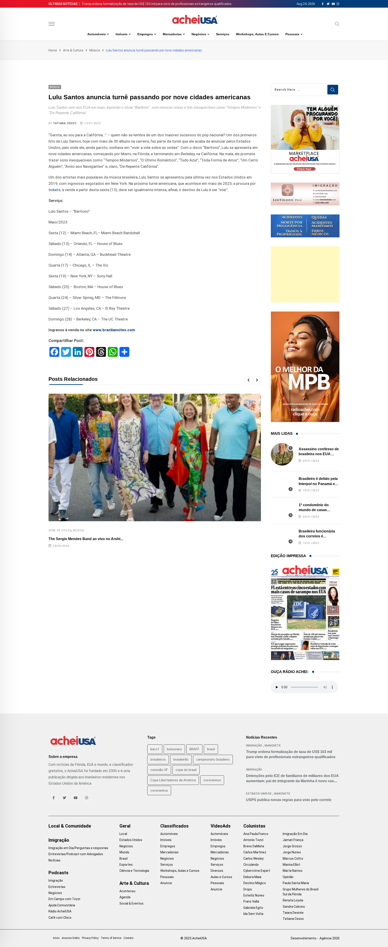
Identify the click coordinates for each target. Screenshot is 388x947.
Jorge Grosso (292, 846)
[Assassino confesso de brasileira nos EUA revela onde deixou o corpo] (282, 454)
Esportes (126, 864)
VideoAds (221, 826)
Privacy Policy (90, 938)
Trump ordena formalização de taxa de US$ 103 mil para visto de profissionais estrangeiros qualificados (156, 4)
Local (123, 834)
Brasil (123, 858)
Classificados (174, 826)
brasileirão (181, 759)
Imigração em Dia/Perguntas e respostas (78, 848)
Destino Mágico (254, 883)
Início (56, 938)
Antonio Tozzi (253, 840)
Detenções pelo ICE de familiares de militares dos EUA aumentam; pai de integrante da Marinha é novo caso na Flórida (292, 781)
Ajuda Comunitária (61, 905)
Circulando (251, 864)
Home (52, 50)
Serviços (222, 34)
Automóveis (96, 34)
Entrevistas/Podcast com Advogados (75, 854)
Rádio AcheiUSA (59, 911)
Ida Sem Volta (253, 914)
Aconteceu (127, 891)
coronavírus (159, 790)
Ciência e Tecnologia (134, 870)
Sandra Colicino (294, 906)
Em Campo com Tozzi (64, 899)
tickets (54, 190)
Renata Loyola (293, 900)
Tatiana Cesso (64, 123)
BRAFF (194, 749)
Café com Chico (59, 917)
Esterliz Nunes (253, 895)
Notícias (54, 860)
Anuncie (166, 883)
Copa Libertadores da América (173, 780)
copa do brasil (186, 770)
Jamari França (293, 840)
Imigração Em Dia (295, 834)
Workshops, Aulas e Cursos (257, 34)
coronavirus (212, 780)
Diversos (217, 870)
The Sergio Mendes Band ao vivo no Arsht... (85, 539)
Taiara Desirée (293, 912)
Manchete (273, 745)
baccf (154, 749)
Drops (247, 889)
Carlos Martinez (254, 852)
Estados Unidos (259, 793)
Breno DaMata (253, 846)
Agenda (124, 897)
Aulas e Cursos (221, 877)
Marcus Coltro (293, 858)
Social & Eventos (131, 903)
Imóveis (122, 34)
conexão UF (159, 770)
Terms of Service (111, 938)
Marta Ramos (292, 870)
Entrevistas (56, 887)
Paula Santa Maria (296, 883)
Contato (128, 938)
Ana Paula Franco (255, 834)
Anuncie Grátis (71, 938)
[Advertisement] (305, 274)
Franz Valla (251, 901)
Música (94, 50)
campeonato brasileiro (213, 759)
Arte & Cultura (73, 50)
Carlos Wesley (253, 858)
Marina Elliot (291, 864)
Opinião (288, 877)
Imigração (254, 745)
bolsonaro (174, 749)
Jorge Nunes (292, 852)
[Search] (337, 23)
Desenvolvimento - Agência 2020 (315, 938)
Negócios (199, 34)
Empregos (145, 34)
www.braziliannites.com (114, 330)
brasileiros (158, 759)
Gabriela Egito (253, 907)
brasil (211, 749)
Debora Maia (252, 877)
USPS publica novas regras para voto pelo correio (288, 800)
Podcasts (58, 872)
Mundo (124, 852)
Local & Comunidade (69, 826)
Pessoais (292, 34)
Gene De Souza (59, 530)
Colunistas (254, 826)
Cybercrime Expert (256, 870)
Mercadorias (172, 34)
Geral (124, 826)
